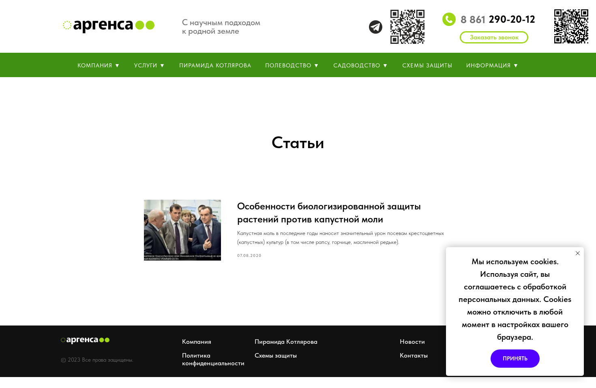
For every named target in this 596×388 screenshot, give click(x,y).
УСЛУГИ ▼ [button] (149, 65)
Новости (412, 341)
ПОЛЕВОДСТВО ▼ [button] (292, 65)
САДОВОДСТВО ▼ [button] (360, 65)
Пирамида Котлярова (286, 341)
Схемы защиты (276, 355)
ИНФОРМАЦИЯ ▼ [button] (492, 65)
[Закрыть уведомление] (578, 253)
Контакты (414, 355)
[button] (494, 37)
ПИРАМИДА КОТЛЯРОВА (215, 65)
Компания (196, 341)
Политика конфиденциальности (213, 359)
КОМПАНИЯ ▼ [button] (98, 65)
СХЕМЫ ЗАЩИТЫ (427, 65)
